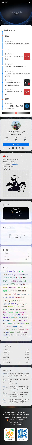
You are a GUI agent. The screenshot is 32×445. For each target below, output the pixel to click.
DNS (19, 315)
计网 (13, 297)
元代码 (6, 414)
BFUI (14, 323)
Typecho (5, 315)
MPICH (5, 278)
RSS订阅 (25, 417)
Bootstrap (25, 318)
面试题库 (21, 329)
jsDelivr (11, 318)
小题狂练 (12, 284)
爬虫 (22, 323)
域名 (24, 284)
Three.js (20, 320)
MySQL (23, 297)
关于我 (27, 414)
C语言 (14, 281)
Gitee (14, 287)
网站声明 (13, 417)
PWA (19, 318)
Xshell (24, 291)
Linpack (25, 275)
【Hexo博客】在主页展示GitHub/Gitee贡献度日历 (12, 84)
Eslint (4, 326)
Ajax (18, 304)
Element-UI (22, 312)
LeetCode (19, 284)
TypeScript (6, 304)
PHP (14, 301)
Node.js (10, 275)
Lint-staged (6, 329)
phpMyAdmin (13, 315)
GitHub (21, 271)
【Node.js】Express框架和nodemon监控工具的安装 (17, 75)
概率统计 (13, 304)
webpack (9, 301)
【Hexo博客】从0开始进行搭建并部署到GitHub (14, 107)
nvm (26, 315)
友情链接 (19, 417)
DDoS (12, 332)
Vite (4, 332)
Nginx (10, 287)
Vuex (25, 320)
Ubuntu (19, 281)
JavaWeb (18, 297)
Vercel (12, 309)
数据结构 (5, 291)
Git (17, 271)
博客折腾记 (11, 271)
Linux (5, 271)
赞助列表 (7, 417)
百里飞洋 (4, 2)
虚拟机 (5, 312)
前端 (18, 287)
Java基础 (20, 294)
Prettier (9, 326)
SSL (23, 315)
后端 (14, 294)
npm (14, 275)
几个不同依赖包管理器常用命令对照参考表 (17, 44)
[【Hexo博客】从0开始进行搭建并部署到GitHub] (27, 106)
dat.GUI (9, 323)
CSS (9, 297)
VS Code (17, 332)
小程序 (5, 306)
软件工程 (26, 294)
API (26, 304)
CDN (15, 318)
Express (17, 309)
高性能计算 (11, 278)
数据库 (5, 281)
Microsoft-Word (13, 312)
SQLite (26, 323)
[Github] (20, 148)
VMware (23, 309)
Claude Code (15, 335)
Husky (21, 326)
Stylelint (15, 326)
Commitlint (14, 329)
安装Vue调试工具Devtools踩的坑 (14, 93)
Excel (7, 332)
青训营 (5, 297)
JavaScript (24, 287)
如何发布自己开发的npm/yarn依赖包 (14, 58)
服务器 (5, 287)
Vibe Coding (6, 335)
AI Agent (24, 332)
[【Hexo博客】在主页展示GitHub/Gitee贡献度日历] (27, 82)
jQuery (22, 304)
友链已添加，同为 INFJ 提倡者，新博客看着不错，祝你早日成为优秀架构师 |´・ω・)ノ (18, 374)
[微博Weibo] (9, 148)
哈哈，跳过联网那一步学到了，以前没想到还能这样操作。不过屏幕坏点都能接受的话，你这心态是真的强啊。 (18, 393)
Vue (4, 301)
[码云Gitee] (23, 148)
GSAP (4, 323)
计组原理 (20, 275)
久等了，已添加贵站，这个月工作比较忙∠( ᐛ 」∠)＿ (18, 380)
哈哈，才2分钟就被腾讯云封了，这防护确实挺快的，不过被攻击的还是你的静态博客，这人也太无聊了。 (18, 400)
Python (5, 320)
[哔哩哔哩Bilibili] (13, 148)
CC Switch (6, 337)
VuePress (20, 301)
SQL (10, 281)
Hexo (5, 275)
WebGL (14, 320)
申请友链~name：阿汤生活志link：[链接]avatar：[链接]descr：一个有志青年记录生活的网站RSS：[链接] (18, 387)
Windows (25, 281)
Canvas (5, 294)
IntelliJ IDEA (17, 291)
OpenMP (6, 284)
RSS (26, 329)
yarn (9, 320)
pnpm (18, 323)
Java (11, 291)
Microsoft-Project (13, 306)
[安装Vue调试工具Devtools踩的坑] (27, 92)
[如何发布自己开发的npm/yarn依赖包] (27, 56)
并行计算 (19, 278)
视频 (24, 278)
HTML (10, 294)
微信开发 (5, 318)
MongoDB (6, 309)
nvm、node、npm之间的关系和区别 (15, 66)
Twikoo (22, 306)
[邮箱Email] (16, 148)
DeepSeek (23, 335)
